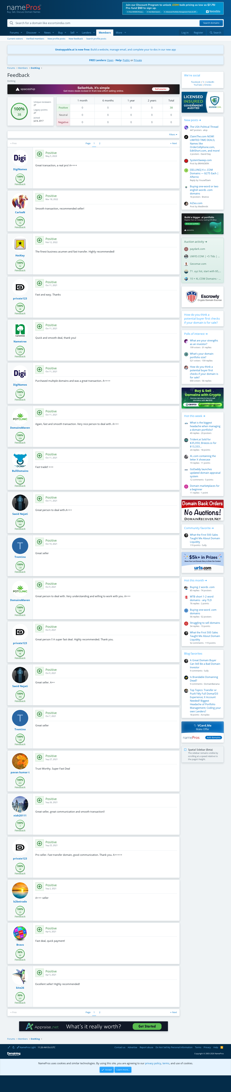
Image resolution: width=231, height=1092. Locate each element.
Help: (119, 60)
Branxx (205, 196)
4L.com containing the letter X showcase (203, 457)
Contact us (119, 1047)
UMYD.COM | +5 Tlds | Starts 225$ (205, 256)
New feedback (76, 38)
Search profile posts (96, 38)
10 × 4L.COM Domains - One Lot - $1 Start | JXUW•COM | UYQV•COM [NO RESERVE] (205, 278)
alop (205, 130)
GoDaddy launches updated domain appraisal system (205, 472)
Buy (60, 32)
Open (110, 60)
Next (174, 143)
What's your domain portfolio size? (201, 355)
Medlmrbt (203, 206)
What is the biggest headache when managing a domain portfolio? (205, 426)
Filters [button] (172, 134)
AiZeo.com (196, 203)
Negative (63, 122)
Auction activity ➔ (195, 242)
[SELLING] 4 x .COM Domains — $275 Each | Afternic (204, 173)
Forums (14, 32)
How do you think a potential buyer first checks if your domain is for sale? (202, 319)
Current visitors (15, 38)
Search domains (211, 23)
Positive (63, 107)
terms (166, 1063)
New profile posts (56, 38)
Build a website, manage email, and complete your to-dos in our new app (115, 49)
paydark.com (197, 248)
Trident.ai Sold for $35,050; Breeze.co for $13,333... (203, 443)
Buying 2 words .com (202, 587)
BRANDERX (203, 163)
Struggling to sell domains (205, 622)
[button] (21, 32)
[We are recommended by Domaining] (13, 1055)
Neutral (63, 115)
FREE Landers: (97, 60)
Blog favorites (193, 653)
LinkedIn (210, 81)
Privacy (207, 1047)
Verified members (35, 38)
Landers (86, 32)
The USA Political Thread (204, 126)
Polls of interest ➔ (196, 334)
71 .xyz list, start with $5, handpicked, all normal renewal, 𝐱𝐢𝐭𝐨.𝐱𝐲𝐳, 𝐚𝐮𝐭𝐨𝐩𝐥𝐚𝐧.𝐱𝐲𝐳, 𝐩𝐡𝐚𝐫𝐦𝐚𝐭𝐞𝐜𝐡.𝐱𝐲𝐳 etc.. (205, 271)
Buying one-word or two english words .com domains (204, 190)
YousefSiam (205, 180)
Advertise (132, 1047)
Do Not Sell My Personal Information (174, 1047)
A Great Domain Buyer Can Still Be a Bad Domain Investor (205, 663)
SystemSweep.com (201, 160)
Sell (72, 32)
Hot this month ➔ (195, 580)
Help (215, 1047)
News (47, 32)
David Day (206, 153)
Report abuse (146, 1047)
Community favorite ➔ (199, 528)
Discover (31, 32)
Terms (198, 1047)
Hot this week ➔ (194, 416)
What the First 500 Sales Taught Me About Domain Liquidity (205, 538)
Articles (207, 84)
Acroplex (205, 714)
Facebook (195, 81)
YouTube (198, 84)
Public (126, 60)
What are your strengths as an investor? (204, 342)
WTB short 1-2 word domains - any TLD (201, 598)
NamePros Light (27, 1047)
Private (138, 60)
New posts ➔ (192, 120)
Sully (204, 545)
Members (105, 32)
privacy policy (153, 1063)
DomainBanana (212, 683)
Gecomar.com (198, 263)
